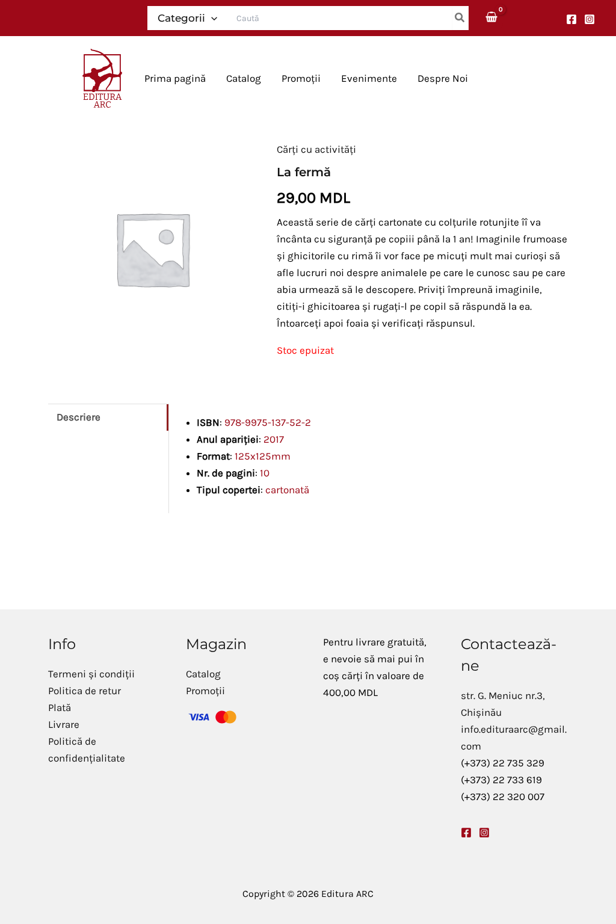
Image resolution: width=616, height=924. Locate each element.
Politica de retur (84, 691)
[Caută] (460, 18)
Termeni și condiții (91, 674)
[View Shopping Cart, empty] (492, 18)
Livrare (63, 724)
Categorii (181, 18)
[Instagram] (589, 19)
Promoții (205, 691)
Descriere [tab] (78, 417)
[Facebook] (571, 19)
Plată (59, 707)
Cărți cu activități (316, 149)
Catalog (203, 674)
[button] (211, 18)
